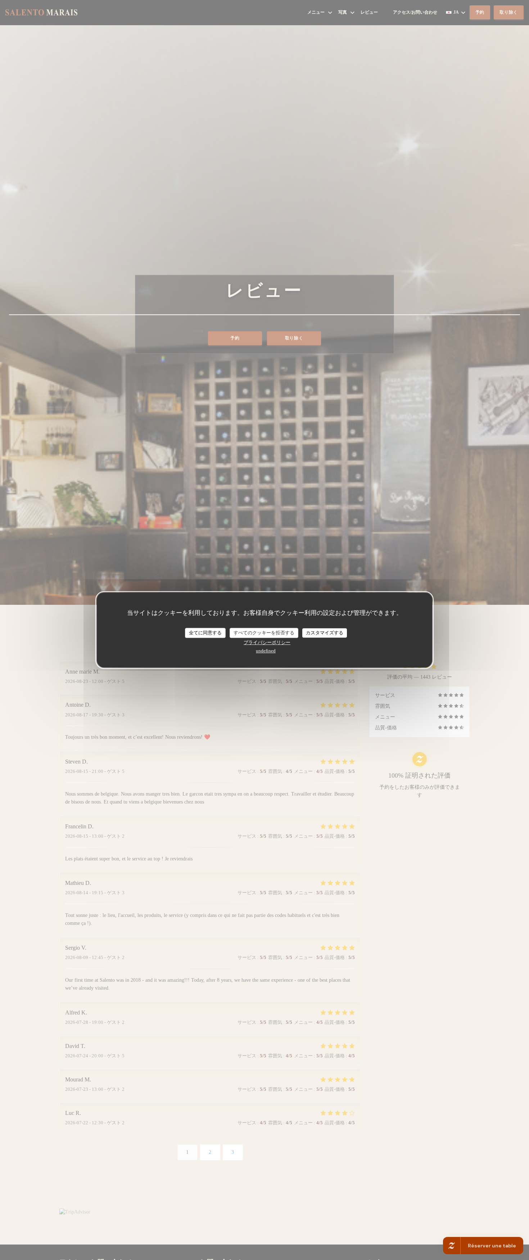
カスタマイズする (324, 632)
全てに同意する (205, 632)
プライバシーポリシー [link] (267, 642)
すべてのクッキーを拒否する (264, 632)
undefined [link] (266, 650)
